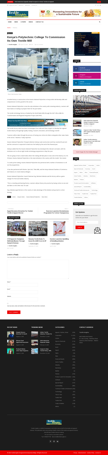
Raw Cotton (44, 197)
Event (93, 169)
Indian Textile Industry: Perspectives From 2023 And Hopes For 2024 (92, 141)
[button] (98, 2)
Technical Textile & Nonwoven (81, 190)
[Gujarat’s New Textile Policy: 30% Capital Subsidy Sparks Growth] (77, 133)
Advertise (27, 5)
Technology (94, 190)
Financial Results (94, 172)
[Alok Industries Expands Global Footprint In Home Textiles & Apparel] (77, 123)
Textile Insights (13, 44)
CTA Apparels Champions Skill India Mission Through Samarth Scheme (16, 241)
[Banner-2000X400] (38, 126)
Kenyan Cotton (21, 197)
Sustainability (87, 186)
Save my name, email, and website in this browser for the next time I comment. (26, 306)
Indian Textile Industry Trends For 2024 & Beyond (46, 334)
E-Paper (23, 22)
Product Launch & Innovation (81, 183)
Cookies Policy (90, 452)
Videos (31, 22)
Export (75, 172)
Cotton (14, 197)
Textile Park (85, 194)
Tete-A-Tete (77, 194)
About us (21, 5)
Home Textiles (77, 176)
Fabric (81, 172)
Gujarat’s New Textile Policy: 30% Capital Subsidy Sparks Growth (92, 131)
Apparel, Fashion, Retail (80, 165)
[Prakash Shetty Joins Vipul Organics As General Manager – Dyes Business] (11, 351)
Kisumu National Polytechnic (33, 197)
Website (9, 296)
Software (93, 183)
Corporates (91, 165)
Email (9, 289)
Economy (87, 169)
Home (10, 22)
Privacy (75, 452)
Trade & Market (78, 197)
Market (76, 179)
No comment (40, 44)
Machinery (92, 176)
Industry (15, 27)
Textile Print (93, 194)
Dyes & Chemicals (78, 169)
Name (9, 282)
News (16, 22)
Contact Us (34, 5)
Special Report (78, 186)
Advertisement (82, 452)
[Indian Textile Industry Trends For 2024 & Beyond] (35, 334)
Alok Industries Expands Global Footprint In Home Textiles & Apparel (34, 1)
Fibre (86, 172)
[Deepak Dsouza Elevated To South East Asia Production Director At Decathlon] (11, 334)
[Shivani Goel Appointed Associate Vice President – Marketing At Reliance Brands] (11, 343)
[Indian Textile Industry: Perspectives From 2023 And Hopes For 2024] (77, 142)
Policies (82, 179)
